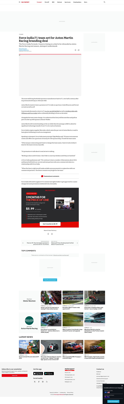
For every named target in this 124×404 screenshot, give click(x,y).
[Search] (104, 2)
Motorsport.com (68, 377)
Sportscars (68, 2)
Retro (85, 2)
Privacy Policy (70, 392)
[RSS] (46, 381)
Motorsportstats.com (70, 379)
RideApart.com (68, 381)
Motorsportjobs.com (70, 374)
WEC (53, 2)
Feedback (98, 371)
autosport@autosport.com (102, 376)
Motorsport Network (59, 394)
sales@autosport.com (101, 383)
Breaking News (77, 2)
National (59, 2)
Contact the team (100, 380)
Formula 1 (39, 2)
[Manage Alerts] (52, 233)
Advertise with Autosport (102, 378)
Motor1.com (67, 372)
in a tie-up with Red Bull (52, 111)
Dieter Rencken (23, 48)
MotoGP (47, 2)
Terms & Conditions (54, 392)
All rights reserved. (68, 394)
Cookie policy (63, 392)
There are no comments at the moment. (50, 255)
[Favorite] (75, 50)
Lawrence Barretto (24, 50)
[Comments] (79, 50)
